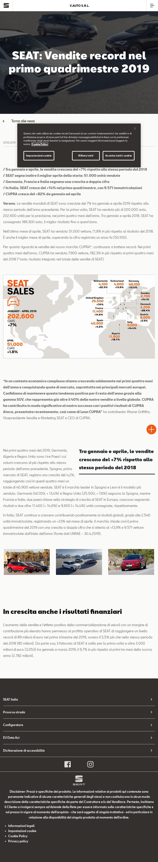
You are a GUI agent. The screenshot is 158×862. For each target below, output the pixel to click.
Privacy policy (18, 841)
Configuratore (13, 725)
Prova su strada (14, 712)
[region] (79, 145)
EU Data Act (11, 737)
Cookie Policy (18, 836)
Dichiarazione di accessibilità (24, 750)
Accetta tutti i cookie (118, 155)
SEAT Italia (10, 699)
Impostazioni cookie (39, 155)
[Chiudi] (134, 128)
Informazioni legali (21, 826)
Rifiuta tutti (85, 155)
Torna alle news (23, 121)
